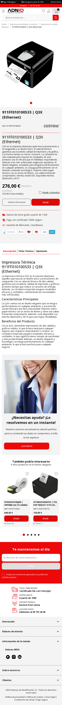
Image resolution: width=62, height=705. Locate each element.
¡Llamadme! (26, 446)
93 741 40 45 (35, 6)
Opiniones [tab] (41, 251)
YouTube (8, 657)
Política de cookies (35, 697)
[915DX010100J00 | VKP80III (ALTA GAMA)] (16, 485)
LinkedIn (20, 657)
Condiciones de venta (24, 699)
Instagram (14, 657)
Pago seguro (42, 699)
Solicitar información (16, 202)
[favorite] (43, 10)
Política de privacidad (15, 697)
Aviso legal (50, 697)
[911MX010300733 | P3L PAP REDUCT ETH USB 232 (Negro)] (45, 485)
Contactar (23, 6)
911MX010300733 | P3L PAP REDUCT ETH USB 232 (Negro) (45, 503)
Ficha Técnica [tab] (26, 251)
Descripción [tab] (9, 251)
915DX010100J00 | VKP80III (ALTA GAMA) (16, 503)
